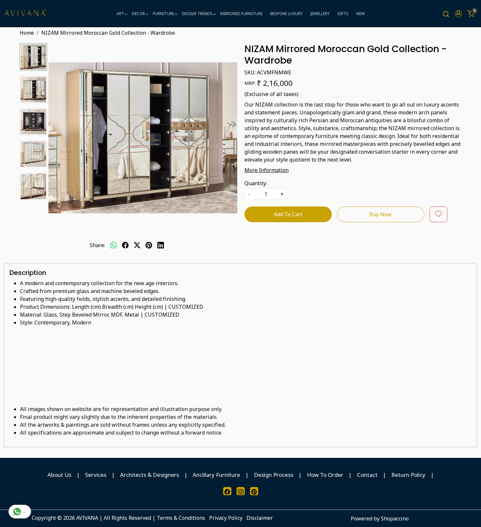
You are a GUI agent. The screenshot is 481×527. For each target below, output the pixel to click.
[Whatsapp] (113, 245)
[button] (458, 13)
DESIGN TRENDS (197, 13)
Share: (97, 245)
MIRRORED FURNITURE (241, 13)
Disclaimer (259, 517)
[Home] (25, 13)
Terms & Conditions (181, 517)
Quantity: (255, 183)
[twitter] (137, 245)
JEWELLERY (320, 13)
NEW (360, 13)
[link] (446, 14)
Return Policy (408, 474)
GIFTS (342, 13)
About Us (59, 474)
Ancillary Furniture (216, 474)
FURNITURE (163, 13)
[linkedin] (161, 245)
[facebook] (125, 245)
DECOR (138, 13)
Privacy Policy (225, 517)
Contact (367, 474)
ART (120, 13)
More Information (266, 170)
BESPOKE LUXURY (286, 13)
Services (95, 474)
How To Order (325, 474)
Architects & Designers (149, 474)
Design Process (273, 474)
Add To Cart (288, 214)
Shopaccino (395, 518)
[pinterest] (149, 245)
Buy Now (380, 214)
